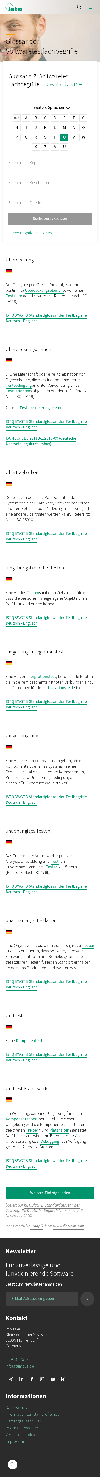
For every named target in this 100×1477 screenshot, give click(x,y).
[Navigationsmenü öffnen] (92, 7)
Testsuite (14, 296)
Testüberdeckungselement (43, 408)
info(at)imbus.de (20, 1366)
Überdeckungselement (44, 290)
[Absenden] (87, 1299)
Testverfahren (18, 391)
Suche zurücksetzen (50, 219)
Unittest (14, 1015)
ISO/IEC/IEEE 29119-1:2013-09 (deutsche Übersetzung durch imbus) (41, 441)
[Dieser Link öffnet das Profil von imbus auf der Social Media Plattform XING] (11, 1379)
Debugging (49, 1141)
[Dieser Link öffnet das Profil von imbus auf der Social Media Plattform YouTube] (53, 1379)
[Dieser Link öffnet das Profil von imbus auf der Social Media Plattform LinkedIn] (21, 1379)
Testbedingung (19, 385)
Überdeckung (20, 259)
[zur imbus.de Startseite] (13, 7)
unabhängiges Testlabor (31, 920)
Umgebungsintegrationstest (35, 652)
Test (55, 861)
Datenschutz (17, 1408)
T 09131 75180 (18, 1359)
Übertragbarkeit (22, 472)
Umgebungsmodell (25, 735)
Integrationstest (41, 677)
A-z (16, 118)
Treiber (32, 1130)
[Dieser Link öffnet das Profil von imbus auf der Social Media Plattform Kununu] (63, 1379)
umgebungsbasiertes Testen (35, 567)
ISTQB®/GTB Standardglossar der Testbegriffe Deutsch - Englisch (46, 318)
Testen (33, 593)
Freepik (36, 1226)
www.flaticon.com (68, 1226)
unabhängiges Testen (28, 831)
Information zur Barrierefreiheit (32, 1414)
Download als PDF (63, 84)
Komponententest (32, 1041)
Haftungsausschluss (23, 1421)
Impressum (15, 1441)
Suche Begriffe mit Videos (30, 233)
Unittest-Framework (26, 1088)
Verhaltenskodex (20, 1435)
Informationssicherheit (25, 1428)
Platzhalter (59, 1130)
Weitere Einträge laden (50, 1193)
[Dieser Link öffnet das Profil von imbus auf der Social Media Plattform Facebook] (32, 1379)
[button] (79, 7)
